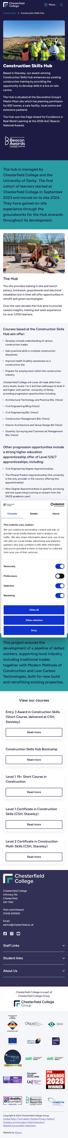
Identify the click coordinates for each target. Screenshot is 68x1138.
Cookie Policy (10, 1119)
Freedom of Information (15, 1122)
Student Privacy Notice (42, 1119)
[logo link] (34, 1079)
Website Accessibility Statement (19, 1125)
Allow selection (34, 620)
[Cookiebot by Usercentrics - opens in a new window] (50, 505)
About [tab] (55, 513)
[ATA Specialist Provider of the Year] (12, 1079)
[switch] (59, 576)
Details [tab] (34, 513)
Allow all (34, 609)
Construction (9, 13)
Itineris (18, 1132)
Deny (34, 630)
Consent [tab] (12, 513)
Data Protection (36, 1122)
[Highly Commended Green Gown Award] (12, 1058)
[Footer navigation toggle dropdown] (63, 945)
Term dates (23, 1119)
